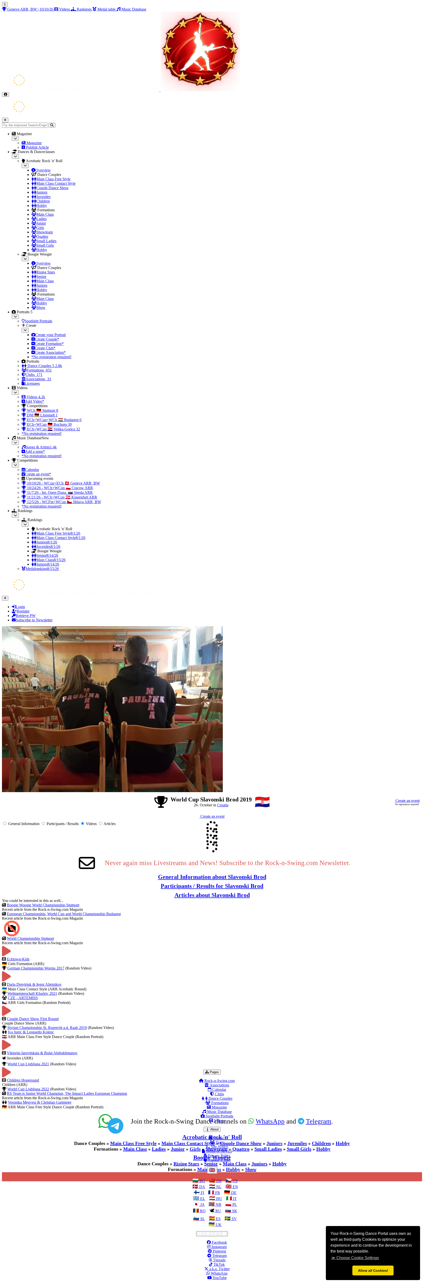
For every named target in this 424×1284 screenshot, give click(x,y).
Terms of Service (218, 1151)
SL (202, 1219)
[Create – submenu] (25, 330)
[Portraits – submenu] (15, 316)
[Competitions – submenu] (15, 465)
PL (234, 1204)
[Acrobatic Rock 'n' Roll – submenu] (25, 165)
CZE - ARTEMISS (23, 998)
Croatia (222, 805)
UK (218, 1225)
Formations (219, 1103)
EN (235, 1187)
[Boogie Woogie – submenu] (25, 259)
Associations (219, 1085)
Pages (215, 1072)
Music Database (219, 1112)
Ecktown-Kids (18, 959)
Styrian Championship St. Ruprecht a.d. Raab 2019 (47, 1028)
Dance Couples (220, 1098)
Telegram (219, 1256)
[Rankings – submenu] (15, 515)
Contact (218, 1138)
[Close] (5, 120)
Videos (219, 1120)
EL (202, 1199)
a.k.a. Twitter (219, 1269)
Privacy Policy (218, 1156)
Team (219, 1142)
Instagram (219, 1247)
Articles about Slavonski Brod (212, 895)
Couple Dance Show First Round (33, 1019)
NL (218, 1187)
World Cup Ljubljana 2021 (28, 1064)
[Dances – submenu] (15, 156)
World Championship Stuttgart (30, 938)
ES (218, 1219)
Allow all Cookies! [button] (373, 1270)
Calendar (218, 1089)
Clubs (219, 1094)
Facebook (219, 1242)
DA (201, 1187)
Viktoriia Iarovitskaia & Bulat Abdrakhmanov (42, 1053)
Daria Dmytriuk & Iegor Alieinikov (34, 984)
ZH (218, 1181)
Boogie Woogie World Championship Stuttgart (43, 905)
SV (234, 1219)
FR (217, 1193)
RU (217, 1211)
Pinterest (219, 1251)
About (215, 1129)
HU (218, 1199)
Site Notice (219, 1147)
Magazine (219, 1107)
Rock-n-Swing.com (219, 1081)
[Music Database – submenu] (15, 442)
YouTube (219, 1278)
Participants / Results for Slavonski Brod (212, 886)
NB (218, 1204)
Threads (218, 1260)
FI (202, 1193)
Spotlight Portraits (219, 1116)
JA (202, 1204)
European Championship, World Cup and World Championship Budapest (64, 914)
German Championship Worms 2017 (35, 968)
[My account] (5, 94)
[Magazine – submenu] (15, 138)
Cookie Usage (218, 1160)
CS (235, 1181)
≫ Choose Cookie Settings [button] (355, 1258)
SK (234, 1211)
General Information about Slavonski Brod (212, 877)
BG (202, 1181)
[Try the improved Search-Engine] (51, 125)
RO (202, 1211)
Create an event (407, 800)
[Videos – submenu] (15, 392)
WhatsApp (218, 1273)
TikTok (218, 1264)
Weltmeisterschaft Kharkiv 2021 (32, 993)
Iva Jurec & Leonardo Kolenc (31, 1032)
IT (234, 1199)
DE (233, 1193)
